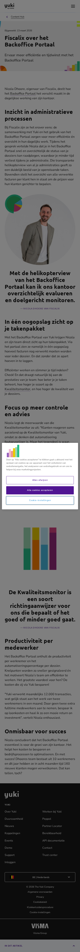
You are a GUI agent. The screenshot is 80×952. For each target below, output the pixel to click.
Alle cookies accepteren (40, 490)
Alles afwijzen (40, 480)
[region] (40, 476)
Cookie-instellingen (40, 500)
